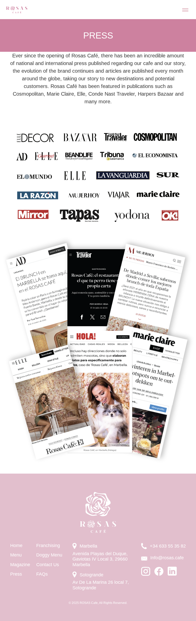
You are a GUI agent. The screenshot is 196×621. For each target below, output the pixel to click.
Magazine (20, 564)
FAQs (42, 574)
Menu (16, 554)
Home (16, 545)
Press (16, 574)
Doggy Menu (49, 554)
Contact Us (47, 564)
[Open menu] (185, 10)
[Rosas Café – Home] (16, 9)
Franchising (48, 545)
